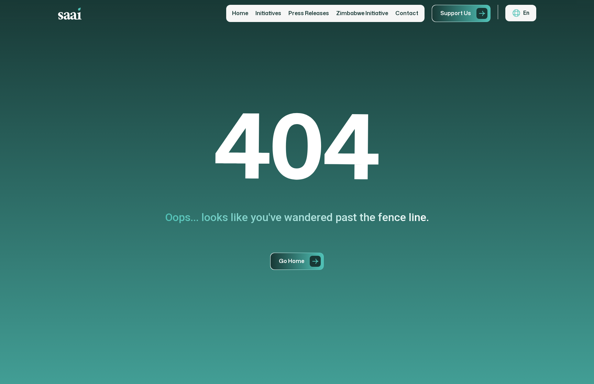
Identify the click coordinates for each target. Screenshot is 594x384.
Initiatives (268, 13)
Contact (406, 13)
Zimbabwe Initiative (362, 13)
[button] (520, 13)
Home (240, 13)
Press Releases (308, 13)
